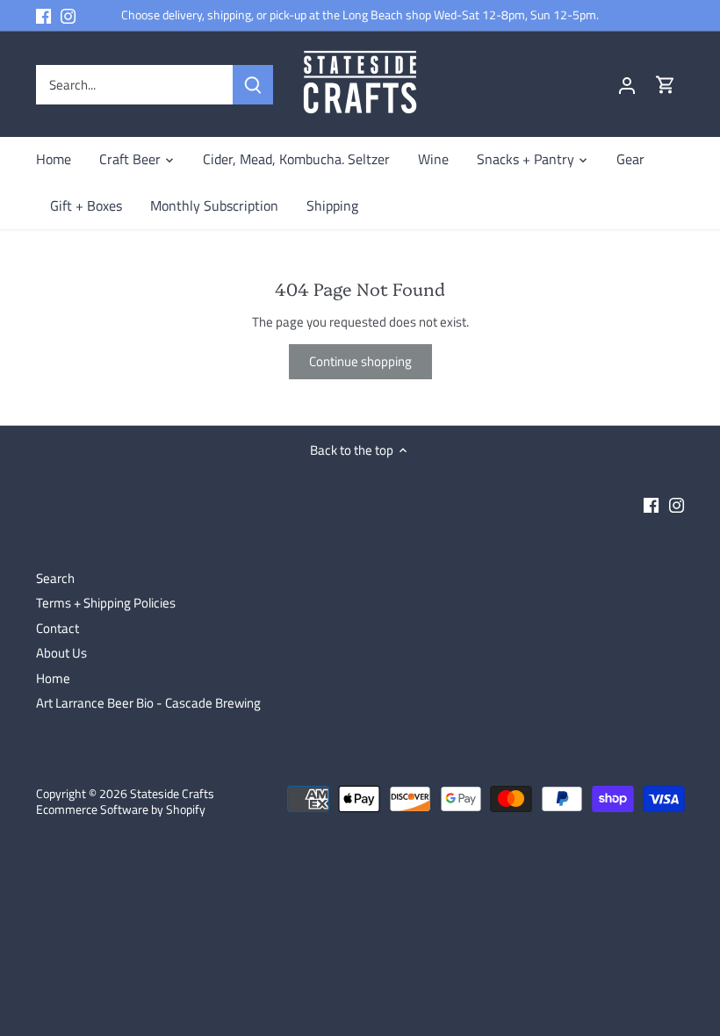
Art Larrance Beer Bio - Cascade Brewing (148, 703)
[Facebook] (43, 15)
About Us (61, 653)
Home (53, 678)
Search (55, 578)
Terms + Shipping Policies (106, 603)
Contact (57, 628)
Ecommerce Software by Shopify (120, 809)
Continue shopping (360, 361)
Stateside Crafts (172, 793)
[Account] (627, 85)
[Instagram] (68, 15)
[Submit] (253, 84)
